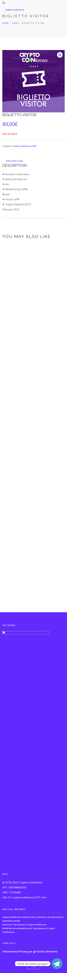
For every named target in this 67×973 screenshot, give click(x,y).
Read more (32, 345)
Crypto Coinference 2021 (24, 146)
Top (33, 967)
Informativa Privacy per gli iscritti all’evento (30, 951)
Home (5, 23)
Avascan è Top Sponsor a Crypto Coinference (24, 924)
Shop (15, 23)
